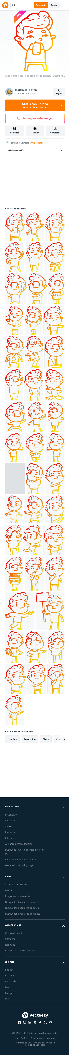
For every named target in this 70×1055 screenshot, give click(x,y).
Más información (16, 150)
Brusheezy (11, 956)
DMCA (8, 1031)
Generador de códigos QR (19, 1006)
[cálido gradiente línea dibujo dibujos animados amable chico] (34, 384)
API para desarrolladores (18, 985)
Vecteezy (10, 962)
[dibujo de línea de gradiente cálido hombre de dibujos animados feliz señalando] (34, 352)
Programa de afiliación (17, 1037)
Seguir (59, 93)
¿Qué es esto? (36, 142)
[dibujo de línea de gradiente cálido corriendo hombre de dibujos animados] (14, 642)
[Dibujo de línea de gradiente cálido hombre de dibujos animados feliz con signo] (19, 753)
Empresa (10, 973)
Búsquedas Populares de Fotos (22, 1049)
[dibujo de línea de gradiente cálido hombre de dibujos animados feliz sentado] (15, 417)
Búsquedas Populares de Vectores (23, 1043)
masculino (30, 880)
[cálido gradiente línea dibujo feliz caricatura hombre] (15, 227)
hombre (12, 880)
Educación (10, 979)
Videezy (9, 967)
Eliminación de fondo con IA (20, 1001)
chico (46, 880)
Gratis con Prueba (35, 105)
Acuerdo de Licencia (16, 1026)
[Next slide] (57, 881)
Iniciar (54, 5)
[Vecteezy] (5, 5)
